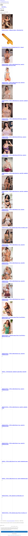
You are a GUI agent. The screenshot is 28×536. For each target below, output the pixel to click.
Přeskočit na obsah (2, 0)
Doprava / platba (4, 6)
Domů (1, 8)
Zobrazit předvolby (14, 533)
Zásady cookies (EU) (4, 7)
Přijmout (14, 531)
